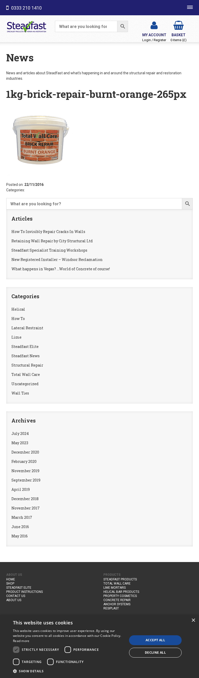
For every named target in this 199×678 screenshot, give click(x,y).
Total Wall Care (25, 374)
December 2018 (25, 498)
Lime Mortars (114, 587)
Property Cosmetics (120, 596)
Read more (21, 641)
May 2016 (19, 536)
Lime (16, 337)
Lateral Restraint (27, 327)
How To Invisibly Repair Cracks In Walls (48, 231)
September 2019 (25, 480)
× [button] (193, 620)
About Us (13, 600)
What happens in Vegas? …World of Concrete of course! (60, 268)
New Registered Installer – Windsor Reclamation (57, 259)
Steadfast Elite (25, 346)
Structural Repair (27, 365)
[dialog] (99, 646)
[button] (68, 671)
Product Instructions (24, 592)
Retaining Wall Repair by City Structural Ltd (52, 240)
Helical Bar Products (121, 592)
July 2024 (20, 433)
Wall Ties (20, 393)
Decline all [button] (155, 652)
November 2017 (25, 508)
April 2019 (20, 489)
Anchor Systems (116, 604)
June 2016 (20, 526)
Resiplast (111, 608)
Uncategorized (25, 383)
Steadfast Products (120, 579)
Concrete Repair (117, 600)
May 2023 (19, 442)
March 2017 (21, 517)
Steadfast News (25, 355)
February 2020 (24, 461)
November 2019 (25, 470)
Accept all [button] (155, 640)
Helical (18, 309)
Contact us (15, 596)
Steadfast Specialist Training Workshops (49, 250)
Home (10, 579)
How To (18, 318)
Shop (10, 583)
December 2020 (25, 452)
